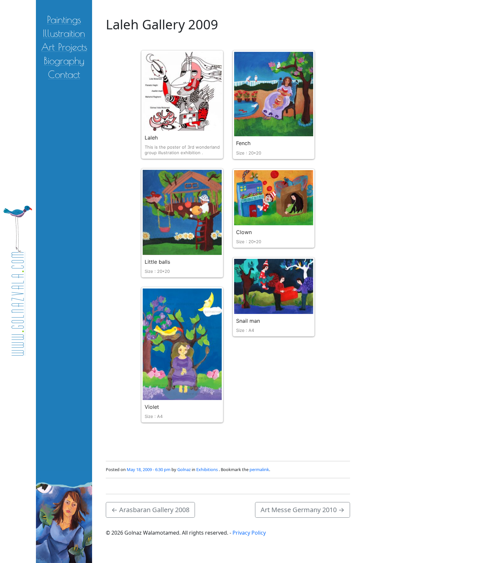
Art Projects (64, 46)
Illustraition (64, 32)
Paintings (64, 19)
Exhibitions (207, 469)
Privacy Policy (249, 532)
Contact (64, 73)
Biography (64, 60)
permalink (259, 469)
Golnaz (184, 469)
